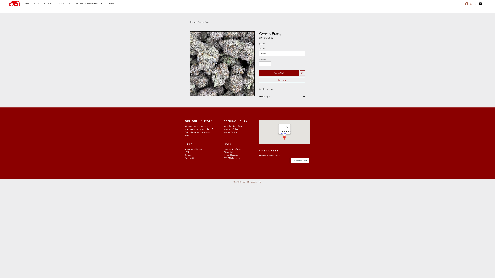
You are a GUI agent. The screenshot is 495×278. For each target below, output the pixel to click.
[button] (36, 3)
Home (193, 22)
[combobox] (282, 53)
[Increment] (269, 64)
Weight (262, 49)
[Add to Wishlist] (302, 73)
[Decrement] (261, 64)
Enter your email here (269, 156)
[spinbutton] (265, 64)
